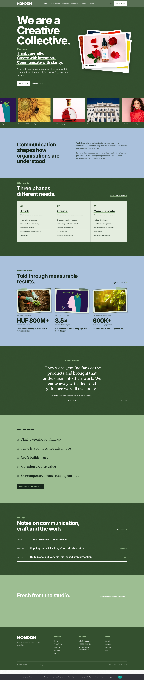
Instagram (108, 644)
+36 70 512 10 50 (85, 644)
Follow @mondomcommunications (113, 596)
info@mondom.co (85, 641)
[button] (105, 50)
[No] (142, 677)
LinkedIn (107, 641)
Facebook (108, 647)
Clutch (107, 650)
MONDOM (24, 3)
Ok (120, 677)
